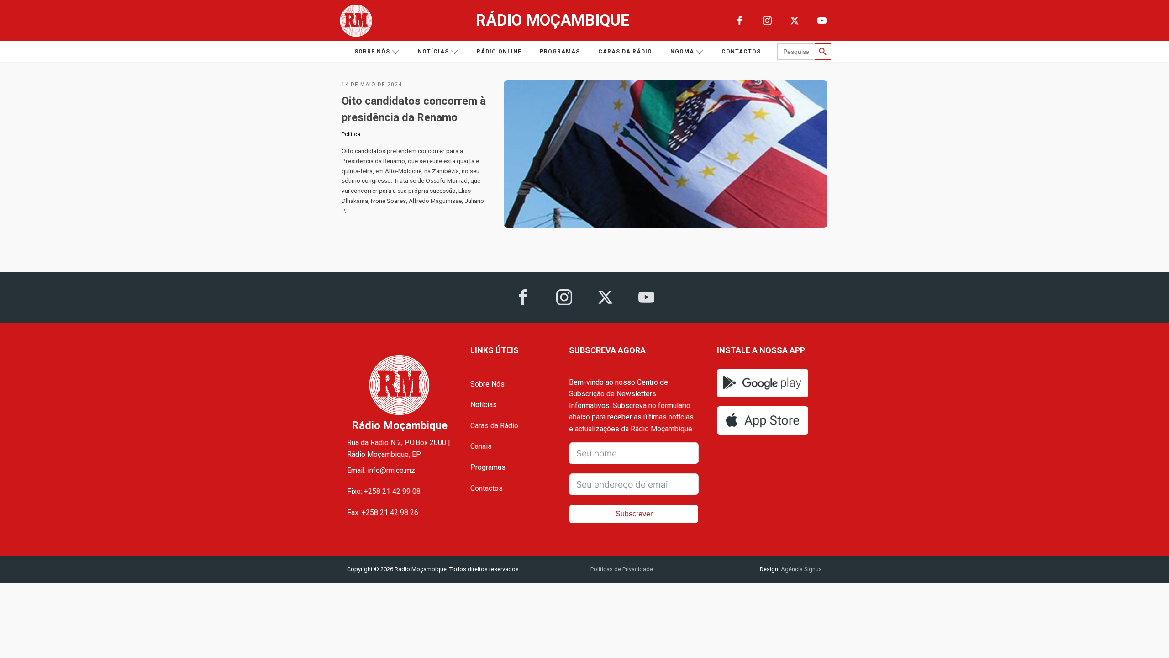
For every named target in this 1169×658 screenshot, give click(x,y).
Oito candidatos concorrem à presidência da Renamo (414, 109)
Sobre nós (372, 51)
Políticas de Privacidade (621, 569)
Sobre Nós (487, 384)
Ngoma (682, 51)
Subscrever (634, 514)
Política (351, 134)
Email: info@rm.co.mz (381, 470)
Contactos (741, 51)
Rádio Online (499, 51)
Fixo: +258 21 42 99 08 (384, 491)
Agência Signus (800, 569)
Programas (560, 51)
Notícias (433, 51)
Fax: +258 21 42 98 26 (382, 512)
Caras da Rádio (625, 51)
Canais (481, 446)
